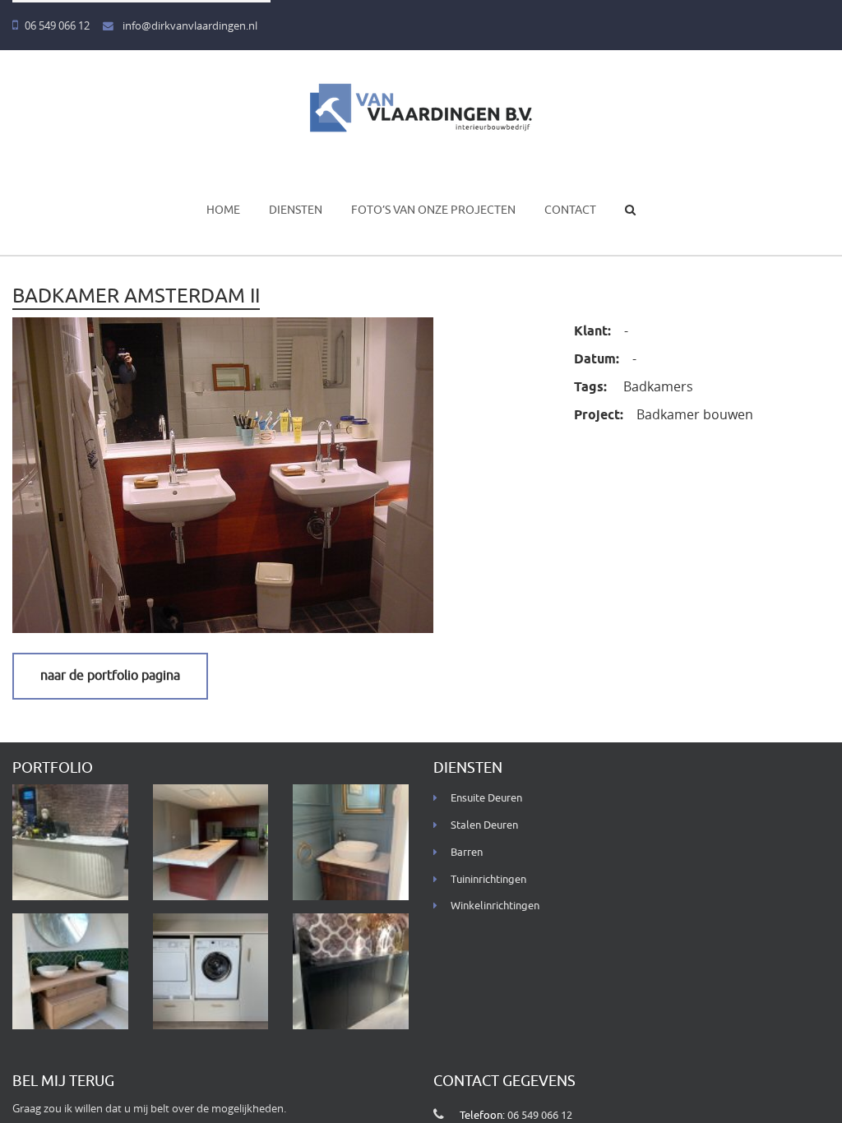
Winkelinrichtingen (495, 906)
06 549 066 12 (57, 26)
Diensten (295, 209)
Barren (467, 852)
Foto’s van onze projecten (433, 209)
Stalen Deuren (484, 825)
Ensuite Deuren (486, 798)
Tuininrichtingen (488, 879)
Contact (570, 209)
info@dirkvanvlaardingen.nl (188, 26)
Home (223, 209)
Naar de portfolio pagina (110, 676)
